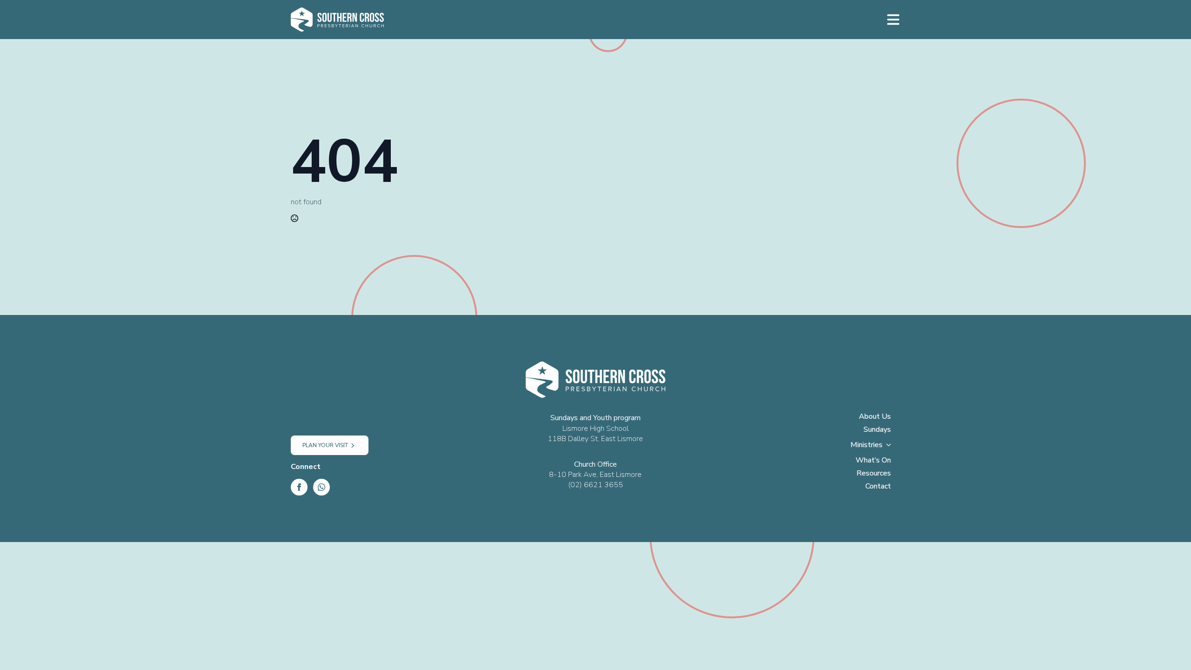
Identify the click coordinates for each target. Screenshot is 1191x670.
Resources (873, 473)
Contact (878, 486)
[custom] (321, 487)
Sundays (877, 430)
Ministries (866, 445)
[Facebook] (299, 487)
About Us (875, 417)
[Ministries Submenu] (891, 447)
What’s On (873, 460)
